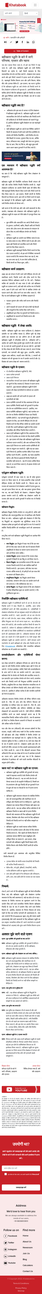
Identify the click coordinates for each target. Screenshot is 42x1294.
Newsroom (28, 1247)
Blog (25, 1259)
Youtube (11, 1263)
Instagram (12, 1249)
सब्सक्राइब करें (21, 1187)
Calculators (28, 1265)
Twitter (10, 1242)
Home (25, 1235)
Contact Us (28, 1271)
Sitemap (21, 1291)
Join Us (26, 1253)
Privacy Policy (21, 1288)
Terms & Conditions (21, 1283)
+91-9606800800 (21, 1221)
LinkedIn (11, 1256)
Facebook (12, 1236)
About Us (27, 1241)
